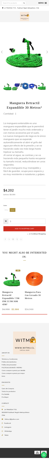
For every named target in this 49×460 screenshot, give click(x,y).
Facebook (7, 423)
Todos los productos (8, 391)
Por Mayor (5, 397)
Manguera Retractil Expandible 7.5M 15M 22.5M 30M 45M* (10, 298)
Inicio (3, 376)
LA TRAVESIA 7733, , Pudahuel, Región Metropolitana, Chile (21, 8)
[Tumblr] (17, 239)
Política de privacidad (9, 365)
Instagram (7, 427)
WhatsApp (8, 431)
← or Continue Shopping (36, 234)
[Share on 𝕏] (9, 239)
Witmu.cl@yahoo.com (12, 419)
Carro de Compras (8, 388)
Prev (2, 52)
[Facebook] (5, 239)
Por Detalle (5, 394)
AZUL (6, 210)
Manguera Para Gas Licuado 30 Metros (33, 295)
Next (47, 52)
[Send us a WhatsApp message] (44, 455)
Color (5, 205)
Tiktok (6, 435)
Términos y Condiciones (10, 359)
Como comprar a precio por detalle (13, 370)
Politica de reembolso (9, 362)
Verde (12, 210)
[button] (42, 3)
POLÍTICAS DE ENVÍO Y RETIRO (12, 367)
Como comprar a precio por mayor (13, 373)
